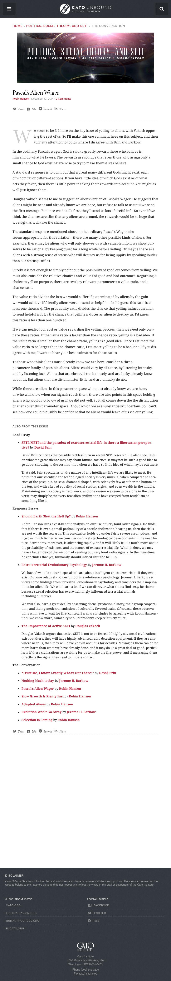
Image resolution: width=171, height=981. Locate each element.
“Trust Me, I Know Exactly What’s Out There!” (57, 673)
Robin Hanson (21, 98)
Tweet (21, 109)
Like (34, 109)
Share (62, 109)
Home (18, 26)
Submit (48, 109)
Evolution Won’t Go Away (41, 712)
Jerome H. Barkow (106, 565)
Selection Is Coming (36, 720)
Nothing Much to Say (37, 680)
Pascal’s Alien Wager (37, 688)
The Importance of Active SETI (45, 626)
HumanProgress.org (22, 920)
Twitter (100, 913)
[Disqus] (85, 805)
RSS (97, 920)
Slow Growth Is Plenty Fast (42, 696)
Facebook (101, 905)
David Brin (43, 447)
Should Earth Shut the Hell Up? (46, 516)
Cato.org (13, 905)
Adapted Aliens (33, 704)
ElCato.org (15, 928)
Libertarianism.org (21, 913)
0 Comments (63, 98)
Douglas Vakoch (87, 626)
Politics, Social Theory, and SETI (57, 26)
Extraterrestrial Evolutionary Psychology (54, 565)
